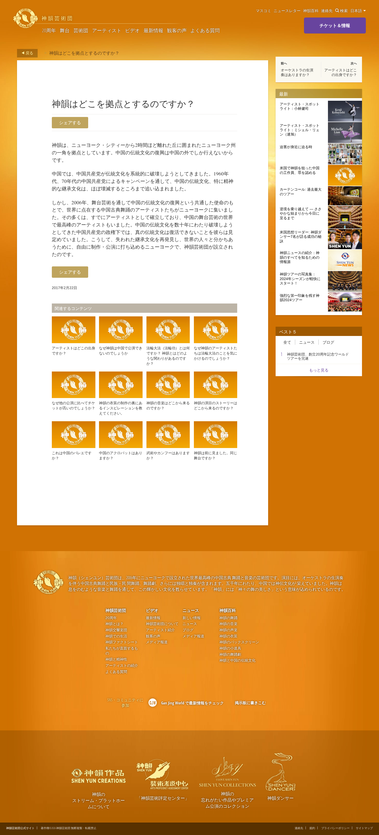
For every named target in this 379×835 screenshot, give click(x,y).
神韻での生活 (116, 636)
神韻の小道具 (230, 648)
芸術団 (80, 30)
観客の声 (177, 30)
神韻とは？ (114, 624)
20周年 (49, 30)
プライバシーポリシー (335, 827)
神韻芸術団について (162, 624)
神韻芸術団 (115, 610)
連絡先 (327, 11)
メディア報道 (157, 642)
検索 (344, 11)
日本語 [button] (356, 11)
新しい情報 (192, 618)
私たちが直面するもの (121, 650)
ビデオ (132, 30)
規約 (312, 827)
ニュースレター (287, 11)
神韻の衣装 (228, 636)
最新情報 (153, 30)
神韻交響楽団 (116, 630)
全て (287, 342)
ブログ (328, 342)
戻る (29, 52)
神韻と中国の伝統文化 (237, 660)
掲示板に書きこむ (250, 702)
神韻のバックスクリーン (239, 642)
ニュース (307, 342)
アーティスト (106, 30)
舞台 (65, 30)
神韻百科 (311, 11)
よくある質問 (205, 30)
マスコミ (263, 11)
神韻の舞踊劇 (230, 654)
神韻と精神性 (116, 659)
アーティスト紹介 (160, 630)
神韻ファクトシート (121, 642)
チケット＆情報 (334, 25)
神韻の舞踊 (228, 618)
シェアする (70, 122)
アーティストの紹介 (121, 666)
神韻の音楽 (228, 624)
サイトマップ (364, 827)
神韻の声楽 (228, 630)
